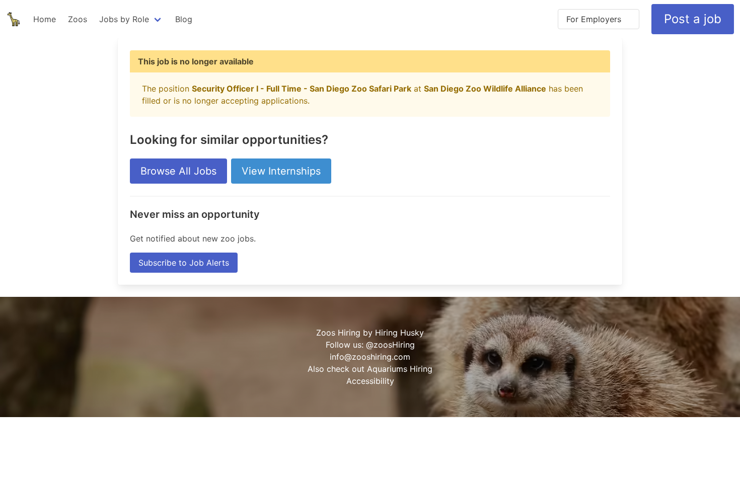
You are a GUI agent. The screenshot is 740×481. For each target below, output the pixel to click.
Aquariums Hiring (399, 369)
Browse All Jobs (178, 171)
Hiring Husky (399, 333)
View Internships (281, 171)
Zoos (77, 19)
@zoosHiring (390, 345)
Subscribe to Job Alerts (183, 263)
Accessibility (370, 381)
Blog (183, 19)
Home (44, 19)
